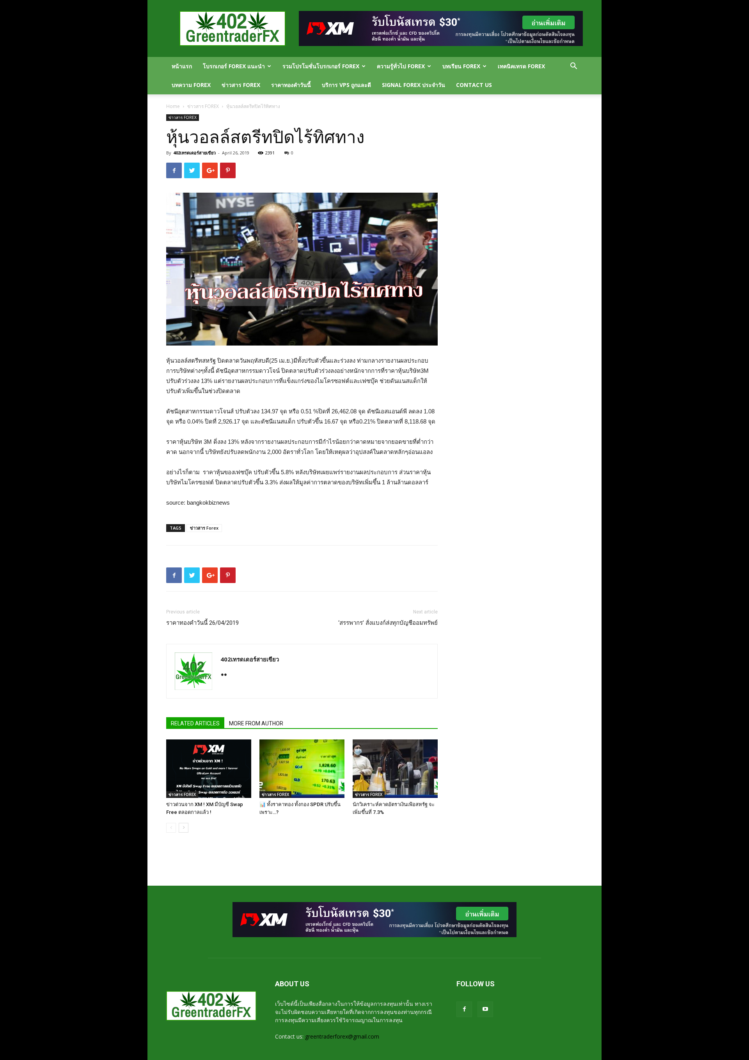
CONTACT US (474, 85)
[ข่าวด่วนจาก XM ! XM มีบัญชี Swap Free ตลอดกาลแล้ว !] (208, 768)
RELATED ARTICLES (195, 723)
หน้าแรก (182, 66)
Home (173, 106)
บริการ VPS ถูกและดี (346, 85)
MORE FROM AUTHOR (256, 723)
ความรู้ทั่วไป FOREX (401, 66)
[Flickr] (226, 675)
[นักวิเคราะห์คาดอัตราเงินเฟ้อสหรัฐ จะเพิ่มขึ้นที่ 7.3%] (395, 768)
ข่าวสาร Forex (204, 528)
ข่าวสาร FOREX (241, 85)
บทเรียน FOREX (461, 66)
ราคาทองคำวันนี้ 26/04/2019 (202, 622)
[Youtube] (485, 1009)
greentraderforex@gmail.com (342, 1036)
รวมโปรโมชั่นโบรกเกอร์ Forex (320, 66)
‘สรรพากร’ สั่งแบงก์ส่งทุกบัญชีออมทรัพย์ (388, 622)
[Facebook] (464, 1009)
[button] (573, 67)
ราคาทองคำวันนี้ (291, 85)
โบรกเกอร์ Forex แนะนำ (234, 66)
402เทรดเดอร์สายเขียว (194, 153)
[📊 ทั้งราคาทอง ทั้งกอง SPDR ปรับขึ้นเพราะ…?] (301, 768)
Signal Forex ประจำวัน (413, 85)
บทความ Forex (191, 85)
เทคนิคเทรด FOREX (521, 66)
